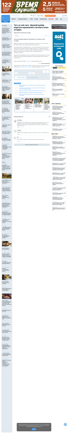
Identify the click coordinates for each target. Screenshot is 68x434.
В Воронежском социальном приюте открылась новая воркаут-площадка (38, 105)
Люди (5, 218)
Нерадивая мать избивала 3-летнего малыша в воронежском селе (6, 317)
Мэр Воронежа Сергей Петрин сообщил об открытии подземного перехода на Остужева (6, 189)
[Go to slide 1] (58, 29)
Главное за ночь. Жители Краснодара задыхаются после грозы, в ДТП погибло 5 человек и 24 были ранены (6, 156)
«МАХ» (30, 65)
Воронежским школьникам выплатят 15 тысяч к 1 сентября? (6, 139)
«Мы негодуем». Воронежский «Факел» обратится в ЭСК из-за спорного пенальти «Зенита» (6, 88)
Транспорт (13, 21)
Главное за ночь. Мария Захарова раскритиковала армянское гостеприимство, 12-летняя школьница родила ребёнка (6, 363)
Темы (56, 19)
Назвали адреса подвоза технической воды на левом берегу (6, 289)
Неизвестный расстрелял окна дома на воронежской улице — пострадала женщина (6, 213)
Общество (6, 27)
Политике (38, 425)
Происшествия (43, 19)
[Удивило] (26, 72)
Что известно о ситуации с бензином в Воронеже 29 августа (6, 262)
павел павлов (19, 120)
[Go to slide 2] (59, 29)
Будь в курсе (6, 343)
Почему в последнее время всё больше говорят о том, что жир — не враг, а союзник (6, 46)
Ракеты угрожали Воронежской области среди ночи (6, 324)
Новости (13, 19)
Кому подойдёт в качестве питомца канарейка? (5, 282)
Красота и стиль (6, 36)
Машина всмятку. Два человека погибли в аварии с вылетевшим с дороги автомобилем (6, 255)
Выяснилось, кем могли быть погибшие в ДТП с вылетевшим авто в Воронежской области (6, 54)
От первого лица (6, 186)
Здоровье (5, 43)
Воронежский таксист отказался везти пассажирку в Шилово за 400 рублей (6, 61)
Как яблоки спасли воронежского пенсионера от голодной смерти (6, 221)
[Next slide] (50, 105)
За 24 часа (55, 67)
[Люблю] (23, 72)
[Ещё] (61, 19)
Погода (36, 19)
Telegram (20, 67)
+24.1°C (34, 15)
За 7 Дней (59, 67)
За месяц (63, 67)
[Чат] (65, 424)
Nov (17, 137)
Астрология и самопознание (7, 299)
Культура (5, 107)
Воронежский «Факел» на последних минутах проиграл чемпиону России (6, 229)
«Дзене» (30, 67)
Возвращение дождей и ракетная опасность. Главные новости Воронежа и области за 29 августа (6, 205)
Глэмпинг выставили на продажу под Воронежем (6, 126)
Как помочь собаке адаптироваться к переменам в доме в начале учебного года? (6, 102)
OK (34, 429)
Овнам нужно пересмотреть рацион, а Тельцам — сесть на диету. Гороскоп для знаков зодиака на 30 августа (6, 167)
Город (31, 19)
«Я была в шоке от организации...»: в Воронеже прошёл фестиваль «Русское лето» (6, 110)
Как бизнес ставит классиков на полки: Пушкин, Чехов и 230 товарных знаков (6, 338)
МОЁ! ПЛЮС (51, 19)
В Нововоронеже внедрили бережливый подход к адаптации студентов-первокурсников (6, 347)
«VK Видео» (43, 67)
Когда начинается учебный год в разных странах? (6, 74)
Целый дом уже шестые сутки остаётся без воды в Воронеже (6, 81)
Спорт (5, 85)
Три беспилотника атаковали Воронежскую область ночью (6, 331)
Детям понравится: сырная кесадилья (5, 249)
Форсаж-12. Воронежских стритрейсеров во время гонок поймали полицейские (6, 147)
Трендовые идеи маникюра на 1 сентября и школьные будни (6, 39)
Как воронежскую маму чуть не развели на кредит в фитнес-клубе (6, 118)
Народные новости (22, 19)
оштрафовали (28, 61)
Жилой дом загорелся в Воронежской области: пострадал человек (6, 132)
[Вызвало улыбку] (19, 72)
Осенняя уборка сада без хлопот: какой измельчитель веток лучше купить (6, 182)
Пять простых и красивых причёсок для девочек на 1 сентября (6, 236)
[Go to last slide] (14, 105)
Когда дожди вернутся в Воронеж (6, 311)
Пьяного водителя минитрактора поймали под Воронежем (6, 354)
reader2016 (19, 130)
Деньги (5, 336)
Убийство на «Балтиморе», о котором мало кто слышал (5, 270)
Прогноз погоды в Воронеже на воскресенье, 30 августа (5, 197)
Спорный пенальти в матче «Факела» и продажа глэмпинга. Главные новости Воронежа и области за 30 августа (6, 31)
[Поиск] (65, 19)
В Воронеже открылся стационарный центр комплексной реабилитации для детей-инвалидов (47, 107)
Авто (5, 260)
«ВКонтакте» (25, 67)
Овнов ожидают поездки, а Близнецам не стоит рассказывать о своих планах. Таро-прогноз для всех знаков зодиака (6, 303)
